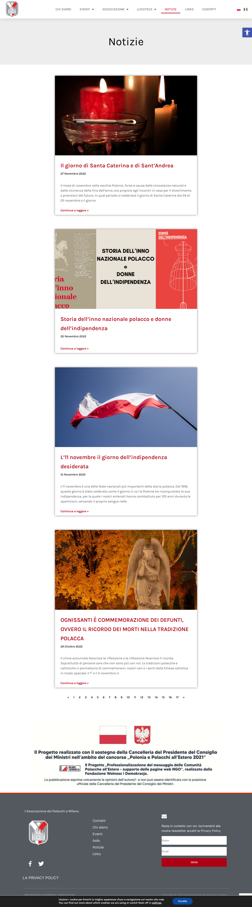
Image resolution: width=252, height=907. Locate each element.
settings (156, 903)
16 (170, 697)
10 (128, 697)
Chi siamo (63, 9)
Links (189, 9)
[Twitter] (41, 863)
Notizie (171, 9)
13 (149, 697)
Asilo (96, 841)
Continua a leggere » (75, 210)
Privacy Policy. (211, 831)
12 (141, 697)
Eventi (97, 834)
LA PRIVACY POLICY (41, 878)
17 (177, 697)
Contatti (209, 9)
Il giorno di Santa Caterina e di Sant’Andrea (117, 165)
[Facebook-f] (30, 863)
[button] (247, 32)
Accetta (182, 901)
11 (135, 697)
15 (163, 697)
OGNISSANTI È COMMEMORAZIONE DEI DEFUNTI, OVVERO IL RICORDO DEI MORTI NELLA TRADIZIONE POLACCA (125, 629)
